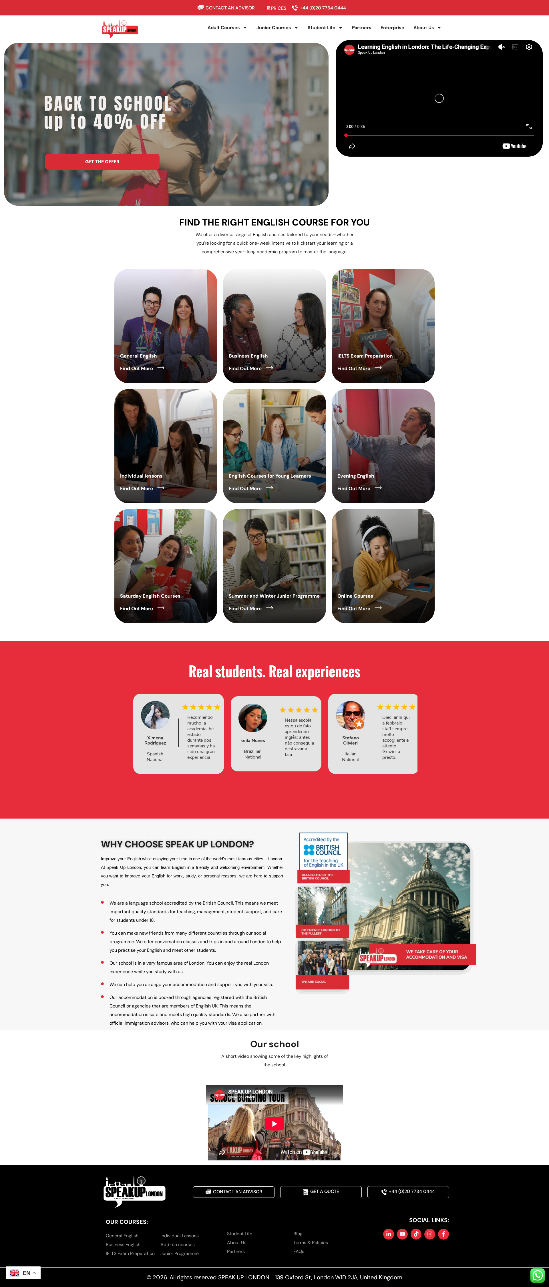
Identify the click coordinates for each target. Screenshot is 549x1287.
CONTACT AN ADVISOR (230, 8)
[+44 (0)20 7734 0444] (296, 8)
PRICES (278, 8)
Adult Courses (224, 28)
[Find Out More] (160, 367)
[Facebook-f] (443, 1234)
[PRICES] (268, 8)
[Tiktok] (416, 1234)
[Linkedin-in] (388, 1234)
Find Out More (136, 368)
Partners (361, 28)
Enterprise (392, 28)
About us (423, 28)
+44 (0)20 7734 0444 (323, 8)
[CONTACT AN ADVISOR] (202, 8)
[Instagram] (429, 1234)
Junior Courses (273, 28)
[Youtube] (402, 1234)
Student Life (321, 28)
